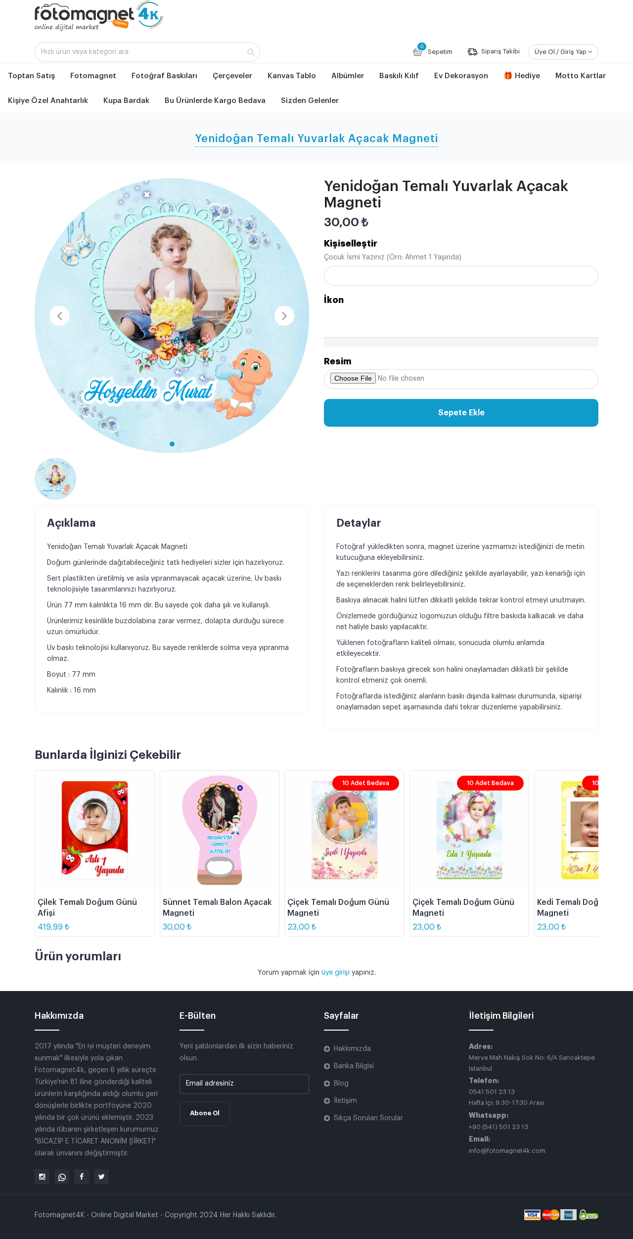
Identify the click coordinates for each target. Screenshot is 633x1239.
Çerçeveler (232, 76)
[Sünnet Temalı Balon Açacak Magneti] (219, 830)
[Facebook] (81, 1176)
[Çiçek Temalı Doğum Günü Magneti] (344, 830)
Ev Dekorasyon (461, 76)
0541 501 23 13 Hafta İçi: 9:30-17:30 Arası (506, 1097)
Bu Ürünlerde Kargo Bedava (215, 100)
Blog (341, 1083)
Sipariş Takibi (500, 52)
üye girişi (336, 972)
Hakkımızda (352, 1048)
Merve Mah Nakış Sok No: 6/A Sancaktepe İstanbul (532, 1063)
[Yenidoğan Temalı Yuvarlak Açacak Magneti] (172, 315)
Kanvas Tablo (292, 76)
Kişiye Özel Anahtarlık (48, 100)
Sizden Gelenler (310, 100)
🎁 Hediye (521, 76)
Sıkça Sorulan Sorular (368, 1118)
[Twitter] (101, 1176)
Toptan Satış (31, 76)
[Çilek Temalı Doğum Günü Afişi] (94, 830)
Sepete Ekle (461, 413)
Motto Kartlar (580, 76)
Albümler (347, 76)
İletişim (345, 1100)
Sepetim (436, 49)
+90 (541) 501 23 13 (498, 1127)
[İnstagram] (42, 1176)
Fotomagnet (93, 76)
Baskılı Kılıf (399, 76)
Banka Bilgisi (354, 1066)
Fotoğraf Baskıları (164, 76)
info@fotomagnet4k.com (507, 1150)
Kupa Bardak (126, 100)
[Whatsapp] (61, 1176)
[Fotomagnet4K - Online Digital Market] (99, 15)
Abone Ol (205, 1113)
